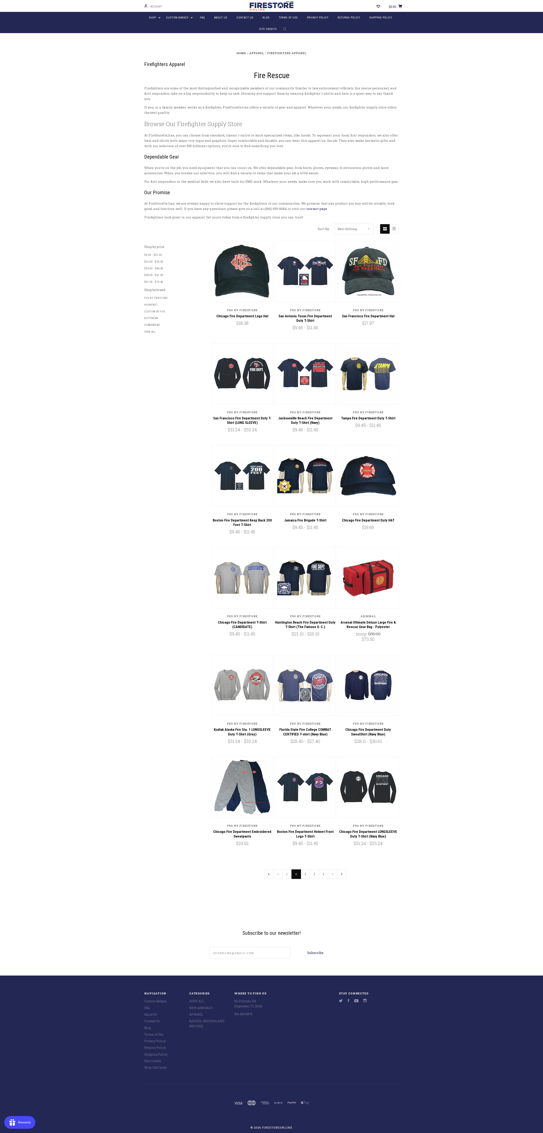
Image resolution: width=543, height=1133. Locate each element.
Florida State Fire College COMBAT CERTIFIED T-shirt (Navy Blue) (305, 731)
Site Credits (268, 29)
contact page (316, 209)
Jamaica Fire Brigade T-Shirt (305, 520)
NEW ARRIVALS (200, 1008)
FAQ (202, 17)
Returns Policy (349, 17)
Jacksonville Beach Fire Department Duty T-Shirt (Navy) (305, 420)
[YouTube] (356, 1001)
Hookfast (151, 304)
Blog (266, 17)
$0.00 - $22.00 (153, 254)
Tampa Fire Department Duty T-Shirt (368, 418)
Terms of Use (288, 17)
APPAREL (196, 1014)
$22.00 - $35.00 (153, 261)
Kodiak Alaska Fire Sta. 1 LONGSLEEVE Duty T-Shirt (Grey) (242, 731)
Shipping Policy (380, 17)
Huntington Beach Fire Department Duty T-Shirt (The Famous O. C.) (305, 624)
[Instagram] (365, 1001)
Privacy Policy (318, 17)
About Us (220, 17)
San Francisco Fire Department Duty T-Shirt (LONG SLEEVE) (242, 420)
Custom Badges (177, 17)
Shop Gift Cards (155, 1068)
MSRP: (362, 634)
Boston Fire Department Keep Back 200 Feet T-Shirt (242, 522)
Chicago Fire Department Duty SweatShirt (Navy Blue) (368, 731)
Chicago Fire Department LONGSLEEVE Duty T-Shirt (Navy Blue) (368, 833)
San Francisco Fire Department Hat (368, 316)
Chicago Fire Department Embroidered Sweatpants (242, 833)
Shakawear (152, 324)
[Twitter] (341, 1001)
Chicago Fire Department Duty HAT (368, 520)
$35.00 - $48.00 (153, 268)
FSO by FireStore (156, 297)
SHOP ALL (196, 1001)
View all (150, 331)
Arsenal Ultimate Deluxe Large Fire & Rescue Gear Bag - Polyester (368, 624)
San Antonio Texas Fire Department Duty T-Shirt (305, 318)
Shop (153, 17)
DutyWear (151, 318)
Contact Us (245, 17)
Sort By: (324, 229)
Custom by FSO (154, 311)
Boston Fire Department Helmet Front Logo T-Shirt (305, 833)
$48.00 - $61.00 (153, 275)
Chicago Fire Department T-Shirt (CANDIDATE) (242, 624)
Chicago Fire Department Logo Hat (242, 316)
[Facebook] (348, 1001)
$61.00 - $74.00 (153, 281)
